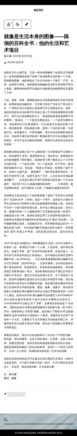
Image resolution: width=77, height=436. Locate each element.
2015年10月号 (15, 62)
